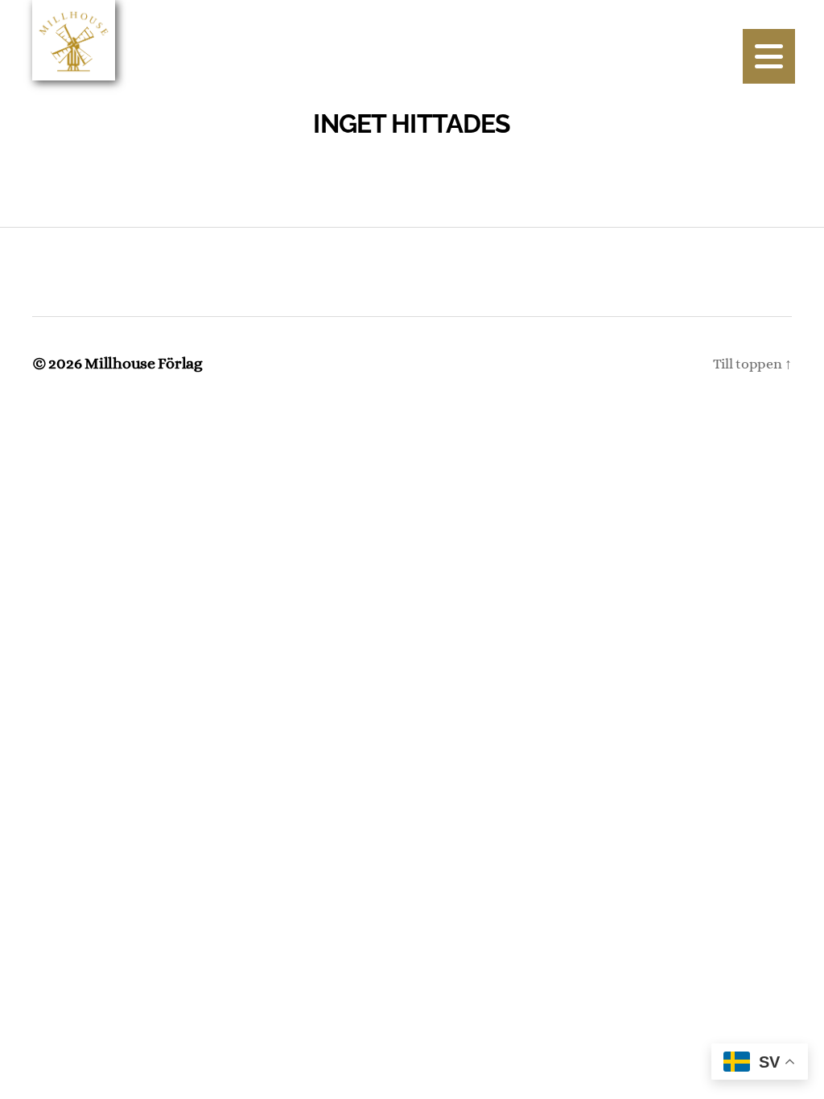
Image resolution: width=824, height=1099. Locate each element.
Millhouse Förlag (143, 363)
